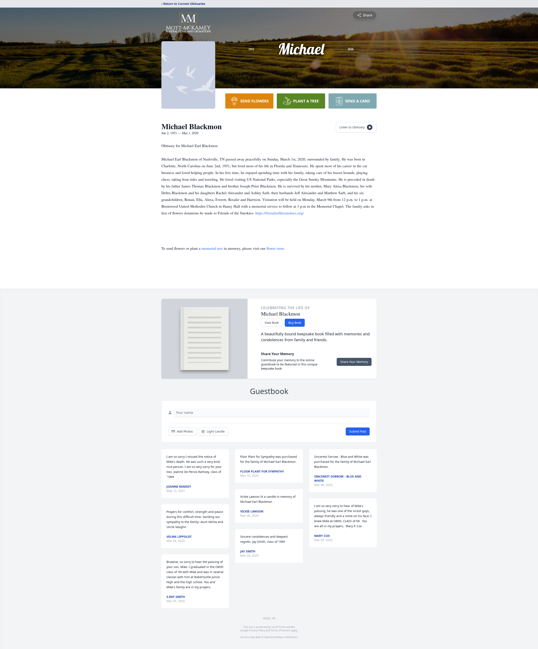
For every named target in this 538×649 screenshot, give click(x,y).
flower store (275, 248)
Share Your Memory (354, 362)
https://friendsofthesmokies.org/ (279, 212)
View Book (272, 323)
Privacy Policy (257, 630)
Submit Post (357, 431)
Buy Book (294, 323)
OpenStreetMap (273, 637)
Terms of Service (280, 630)
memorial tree (212, 248)
